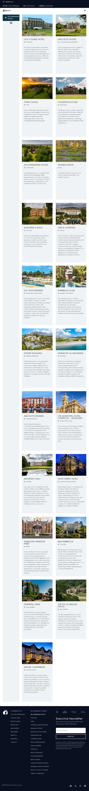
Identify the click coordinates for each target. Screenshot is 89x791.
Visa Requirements (37, 756)
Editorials (14, 738)
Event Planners (36, 745)
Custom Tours (15, 718)
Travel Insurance (37, 752)
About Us (14, 735)
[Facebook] (71, 786)
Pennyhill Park (32, 604)
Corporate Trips (36, 738)
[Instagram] (80, 786)
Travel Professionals (38, 742)
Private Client (15, 721)
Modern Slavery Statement (40, 766)
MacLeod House (67, 39)
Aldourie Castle (33, 228)
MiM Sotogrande (34, 416)
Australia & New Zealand (39, 725)
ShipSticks (34, 749)
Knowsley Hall (32, 479)
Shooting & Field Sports (39, 731)
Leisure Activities (36, 728)
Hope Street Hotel (68, 479)
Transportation (36, 735)
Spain (32, 721)
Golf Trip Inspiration (18, 714)
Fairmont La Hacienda (70, 353)
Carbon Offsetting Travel (39, 763)
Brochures (14, 731)
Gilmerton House (68, 102)
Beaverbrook (65, 542)
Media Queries (35, 759)
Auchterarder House (36, 165)
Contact (14, 742)
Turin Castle (31, 102)
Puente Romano (33, 353)
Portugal (34, 718)
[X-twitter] (75, 786)
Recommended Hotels (38, 714)
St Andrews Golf (16, 711)
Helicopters (15, 728)
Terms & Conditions (37, 773)
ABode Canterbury (34, 667)
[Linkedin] (85, 786)
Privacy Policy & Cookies (39, 770)
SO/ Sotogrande (33, 291)
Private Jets (15, 725)
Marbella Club (66, 291)
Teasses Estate (66, 165)
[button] (85, 10)
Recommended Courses (39, 711)
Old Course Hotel (34, 39)
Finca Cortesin (66, 228)
